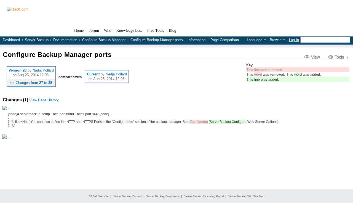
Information (196, 40)
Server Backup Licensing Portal (204, 196)
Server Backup (37, 40)
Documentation (65, 40)
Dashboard (11, 40)
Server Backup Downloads (163, 196)
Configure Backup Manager (103, 40)
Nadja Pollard (43, 70)
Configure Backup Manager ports (156, 40)
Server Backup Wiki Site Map (246, 196)
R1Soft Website (99, 196)
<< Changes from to (31, 83)
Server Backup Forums (127, 196)
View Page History (44, 100)
